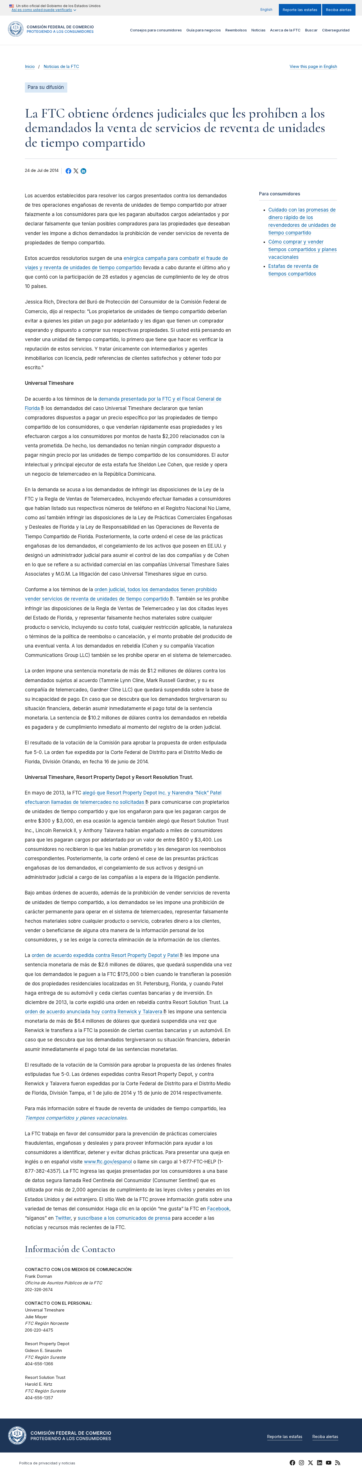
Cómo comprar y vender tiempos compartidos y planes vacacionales (302, 249)
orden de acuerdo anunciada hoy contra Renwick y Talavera (93, 1011)
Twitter (63, 1218)
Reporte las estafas (300, 10)
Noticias (258, 30)
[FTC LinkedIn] (319, 1463)
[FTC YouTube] (328, 1463)
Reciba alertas (339, 10)
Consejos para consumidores (156, 30)
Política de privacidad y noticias (47, 1463)
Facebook (218, 1209)
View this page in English (313, 66)
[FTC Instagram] (301, 1463)
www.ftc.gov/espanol (108, 1162)
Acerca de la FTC (285, 30)
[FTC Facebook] (292, 1463)
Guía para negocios (203, 30)
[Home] (51, 33)
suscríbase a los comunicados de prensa (124, 1218)
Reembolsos (236, 30)
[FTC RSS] (338, 1463)
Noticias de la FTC (61, 66)
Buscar (311, 30)
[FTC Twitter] (310, 1462)
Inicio (30, 66)
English (266, 9)
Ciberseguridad (336, 30)
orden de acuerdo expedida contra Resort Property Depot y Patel (105, 955)
